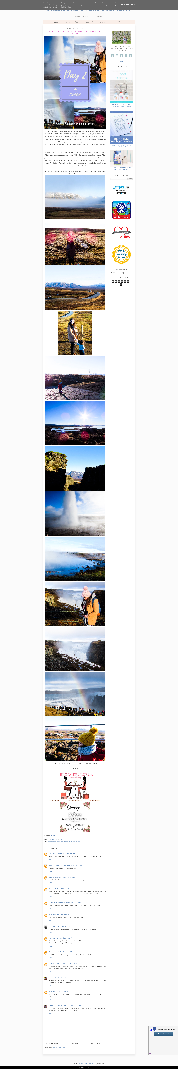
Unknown (52, 889)
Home (55, 22)
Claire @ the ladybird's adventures (59, 865)
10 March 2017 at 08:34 (65, 952)
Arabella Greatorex (55, 853)
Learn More (125, 5)
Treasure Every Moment (86, 1064)
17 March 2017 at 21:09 (59, 977)
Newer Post (52, 1043)
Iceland (70, 841)
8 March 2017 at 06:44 (68, 853)
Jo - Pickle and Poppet (56, 964)
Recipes (103, 22)
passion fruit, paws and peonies (58, 1005)
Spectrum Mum (53, 938)
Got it (133, 5)
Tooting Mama (53, 952)
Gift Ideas (120, 22)
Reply (50, 859)
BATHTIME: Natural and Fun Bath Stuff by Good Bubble (121, 106)
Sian (50, 977)
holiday (66, 841)
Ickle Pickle (52, 926)
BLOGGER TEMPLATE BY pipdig (89, 1067)
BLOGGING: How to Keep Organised (121, 146)
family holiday (52, 841)
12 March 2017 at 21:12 (70, 964)
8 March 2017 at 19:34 (74, 902)
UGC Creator (72, 22)
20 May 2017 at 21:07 (61, 991)
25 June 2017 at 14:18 (75, 1005)
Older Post (97, 1043)
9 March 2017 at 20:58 (65, 938)
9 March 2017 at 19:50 (63, 926)
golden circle (60, 841)
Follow (121, 62)
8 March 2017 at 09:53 (68, 877)
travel (79, 841)
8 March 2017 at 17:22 (62, 889)
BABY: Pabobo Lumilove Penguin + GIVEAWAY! (121, 168)
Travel (89, 22)
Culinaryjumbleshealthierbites (58, 902)
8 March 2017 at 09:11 (77, 865)
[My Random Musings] (75, 801)
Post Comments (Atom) (59, 1047)
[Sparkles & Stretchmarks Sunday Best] (75, 831)
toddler (75, 841)
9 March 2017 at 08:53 (62, 914)
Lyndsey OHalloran (55, 877)
